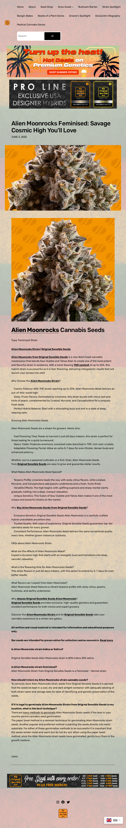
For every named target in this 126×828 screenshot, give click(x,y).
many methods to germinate (39, 712)
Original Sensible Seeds (56, 349)
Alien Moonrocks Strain (25, 349)
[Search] (52, 36)
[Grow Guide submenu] (72, 7)
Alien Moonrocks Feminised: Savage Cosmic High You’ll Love (60, 127)
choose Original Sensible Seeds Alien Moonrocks (46, 598)
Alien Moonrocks (35, 330)
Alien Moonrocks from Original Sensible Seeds (39, 357)
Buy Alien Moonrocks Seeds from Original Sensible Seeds (52, 507)
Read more (106, 640)
